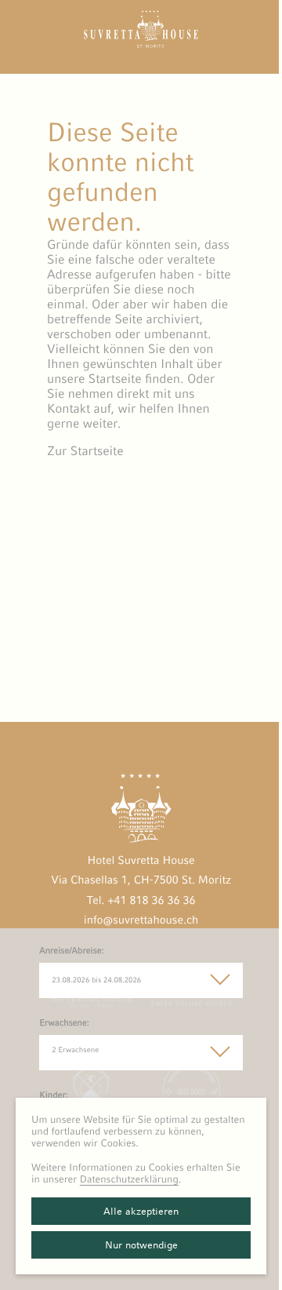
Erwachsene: (64, 1023)
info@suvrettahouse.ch (141, 920)
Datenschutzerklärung (129, 1179)
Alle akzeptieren (141, 1211)
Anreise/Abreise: (71, 951)
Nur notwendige (141, 1245)
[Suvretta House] (141, 43)
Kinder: (53, 1095)
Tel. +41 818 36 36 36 (140, 901)
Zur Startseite (85, 450)
